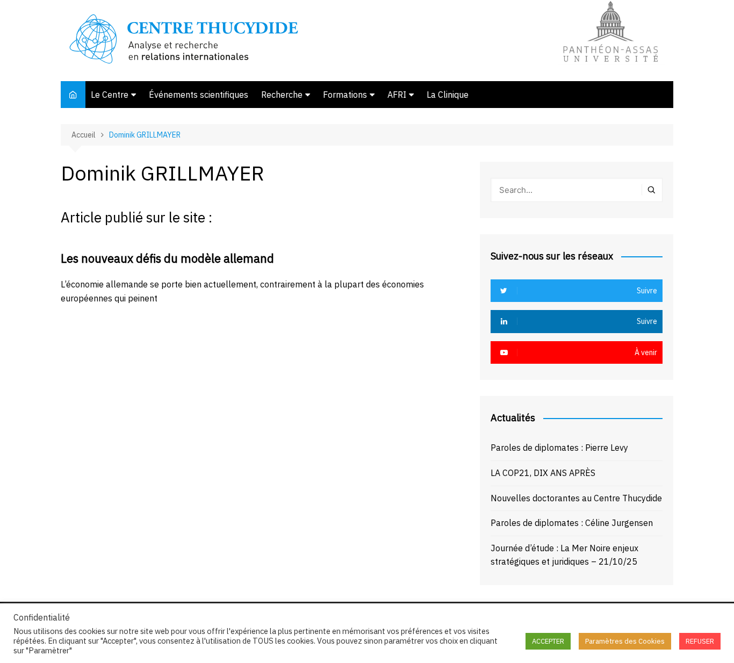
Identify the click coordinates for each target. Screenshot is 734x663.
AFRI (396, 94)
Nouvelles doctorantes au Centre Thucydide (576, 498)
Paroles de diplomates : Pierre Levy (559, 447)
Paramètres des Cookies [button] (625, 641)
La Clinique (448, 94)
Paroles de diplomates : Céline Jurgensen (572, 522)
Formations (345, 94)
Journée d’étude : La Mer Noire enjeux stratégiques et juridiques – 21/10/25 (564, 555)
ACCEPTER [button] (548, 641)
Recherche (282, 94)
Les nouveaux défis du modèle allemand (167, 258)
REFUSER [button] (700, 641)
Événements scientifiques (198, 94)
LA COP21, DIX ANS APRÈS (543, 472)
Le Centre (109, 94)
